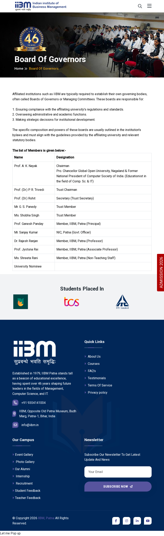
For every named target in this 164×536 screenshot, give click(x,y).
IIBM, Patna (46, 518)
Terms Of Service (99, 385)
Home (18, 68)
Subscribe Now (116, 486)
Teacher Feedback (28, 498)
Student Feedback (27, 491)
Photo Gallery (25, 462)
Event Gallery (24, 455)
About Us (94, 356)
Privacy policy (97, 392)
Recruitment (24, 483)
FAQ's (91, 371)
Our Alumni (22, 469)
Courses (93, 364)
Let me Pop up (10, 533)
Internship (22, 476)
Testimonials (96, 378)
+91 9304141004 (33, 403)
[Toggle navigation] (149, 6)
